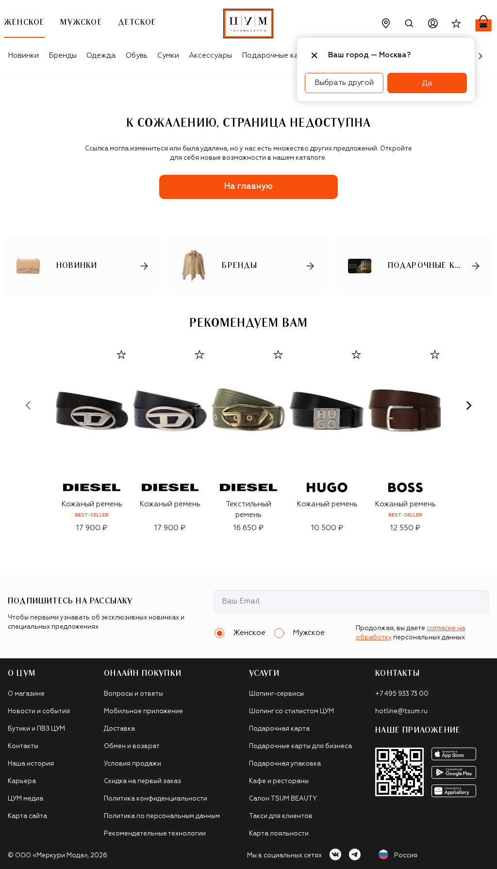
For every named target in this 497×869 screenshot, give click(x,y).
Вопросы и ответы (133, 694)
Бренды (63, 55)
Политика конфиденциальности (155, 799)
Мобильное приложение (143, 711)
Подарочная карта (279, 729)
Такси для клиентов (281, 816)
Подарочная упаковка (285, 764)
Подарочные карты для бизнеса (300, 746)
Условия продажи (132, 764)
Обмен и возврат (132, 746)
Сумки (168, 55)
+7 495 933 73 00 (402, 694)
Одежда (101, 55)
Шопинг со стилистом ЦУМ (291, 711)
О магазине (26, 694)
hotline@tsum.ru (401, 711)
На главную (248, 187)
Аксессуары (210, 55)
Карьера (22, 781)
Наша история (31, 764)
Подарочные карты (277, 55)
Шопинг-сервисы (276, 694)
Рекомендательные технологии (155, 834)
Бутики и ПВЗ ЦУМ (36, 729)
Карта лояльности (279, 834)
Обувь (137, 55)
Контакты (23, 746)
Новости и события (39, 711)
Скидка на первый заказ (142, 781)
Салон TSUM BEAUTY (283, 799)
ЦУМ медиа (25, 799)
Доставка (119, 729)
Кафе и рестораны (279, 781)
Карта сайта (27, 816)
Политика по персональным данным (162, 816)
